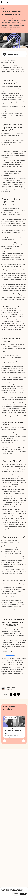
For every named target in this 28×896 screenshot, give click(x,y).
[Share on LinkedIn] (11, 694)
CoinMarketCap (10, 655)
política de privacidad (17, 890)
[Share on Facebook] (18, 694)
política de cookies (6, 890)
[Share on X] (14, 694)
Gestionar (16, 893)
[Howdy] (4, 2)
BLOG (2, 8)
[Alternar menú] (26, 2)
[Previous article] (4, 740)
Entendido (23, 893)
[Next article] (23, 740)
